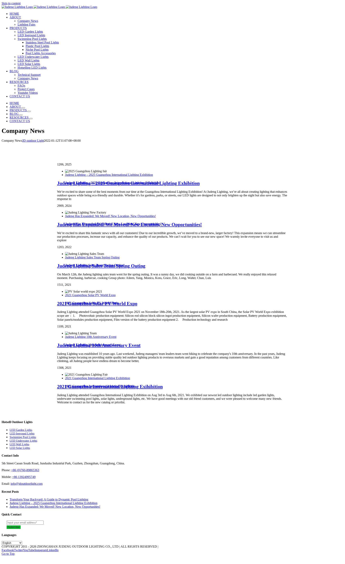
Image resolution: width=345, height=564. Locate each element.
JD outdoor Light (33, 140)
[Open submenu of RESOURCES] (31, 118)
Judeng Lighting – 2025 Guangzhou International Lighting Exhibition (109, 174)
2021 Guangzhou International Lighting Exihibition (97, 378)
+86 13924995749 (24, 477)
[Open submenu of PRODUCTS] (29, 111)
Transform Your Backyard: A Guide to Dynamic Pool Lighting (49, 499)
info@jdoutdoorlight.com (27, 483)
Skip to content (11, 3)
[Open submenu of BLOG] (21, 115)
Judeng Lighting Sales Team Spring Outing (92, 257)
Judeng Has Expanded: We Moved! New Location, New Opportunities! (110, 216)
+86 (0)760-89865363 (25, 470)
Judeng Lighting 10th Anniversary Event (90, 336)
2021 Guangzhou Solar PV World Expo (90, 295)
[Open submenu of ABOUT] (23, 107)
